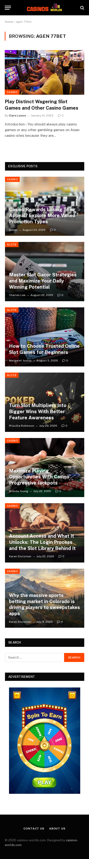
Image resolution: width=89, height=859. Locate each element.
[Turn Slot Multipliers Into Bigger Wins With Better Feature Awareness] (44, 402)
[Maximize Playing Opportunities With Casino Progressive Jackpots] (44, 467)
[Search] (81, 7)
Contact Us (33, 828)
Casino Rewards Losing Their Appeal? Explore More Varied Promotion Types (42, 215)
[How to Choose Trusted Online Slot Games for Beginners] (44, 337)
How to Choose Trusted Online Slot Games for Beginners (44, 349)
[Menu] (8, 7)
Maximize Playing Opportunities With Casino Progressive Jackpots (39, 477)
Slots (12, 244)
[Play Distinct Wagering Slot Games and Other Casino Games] (44, 72)
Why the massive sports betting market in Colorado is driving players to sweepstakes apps (44, 604)
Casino (12, 92)
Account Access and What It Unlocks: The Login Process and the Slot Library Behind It (42, 542)
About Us (57, 828)
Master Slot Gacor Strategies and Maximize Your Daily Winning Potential (43, 281)
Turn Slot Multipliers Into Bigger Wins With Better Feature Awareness (37, 411)
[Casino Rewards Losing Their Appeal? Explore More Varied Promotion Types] (44, 206)
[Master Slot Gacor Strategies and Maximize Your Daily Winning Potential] (44, 271)
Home (9, 21)
